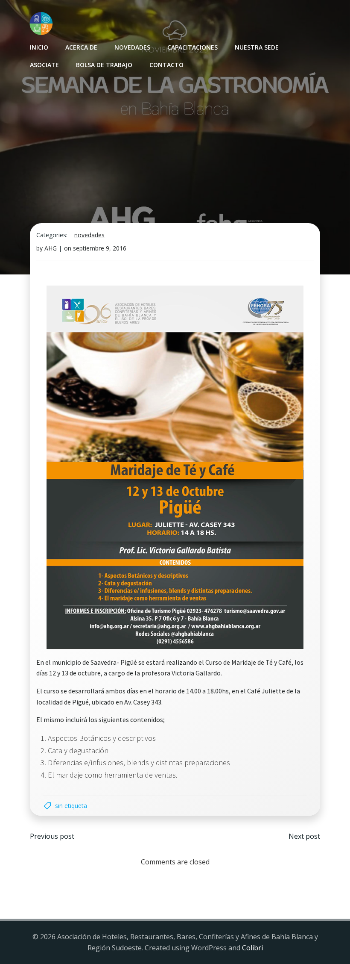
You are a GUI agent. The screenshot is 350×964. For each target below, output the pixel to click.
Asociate (44, 65)
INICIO (39, 47)
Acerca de (81, 47)
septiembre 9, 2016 (99, 248)
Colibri (252, 947)
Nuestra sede (257, 47)
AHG (50, 248)
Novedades (132, 47)
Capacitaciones (192, 47)
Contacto (166, 65)
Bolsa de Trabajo (104, 65)
